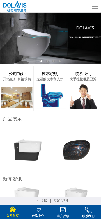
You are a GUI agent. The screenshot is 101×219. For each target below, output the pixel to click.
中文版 (42, 201)
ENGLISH (61, 201)
